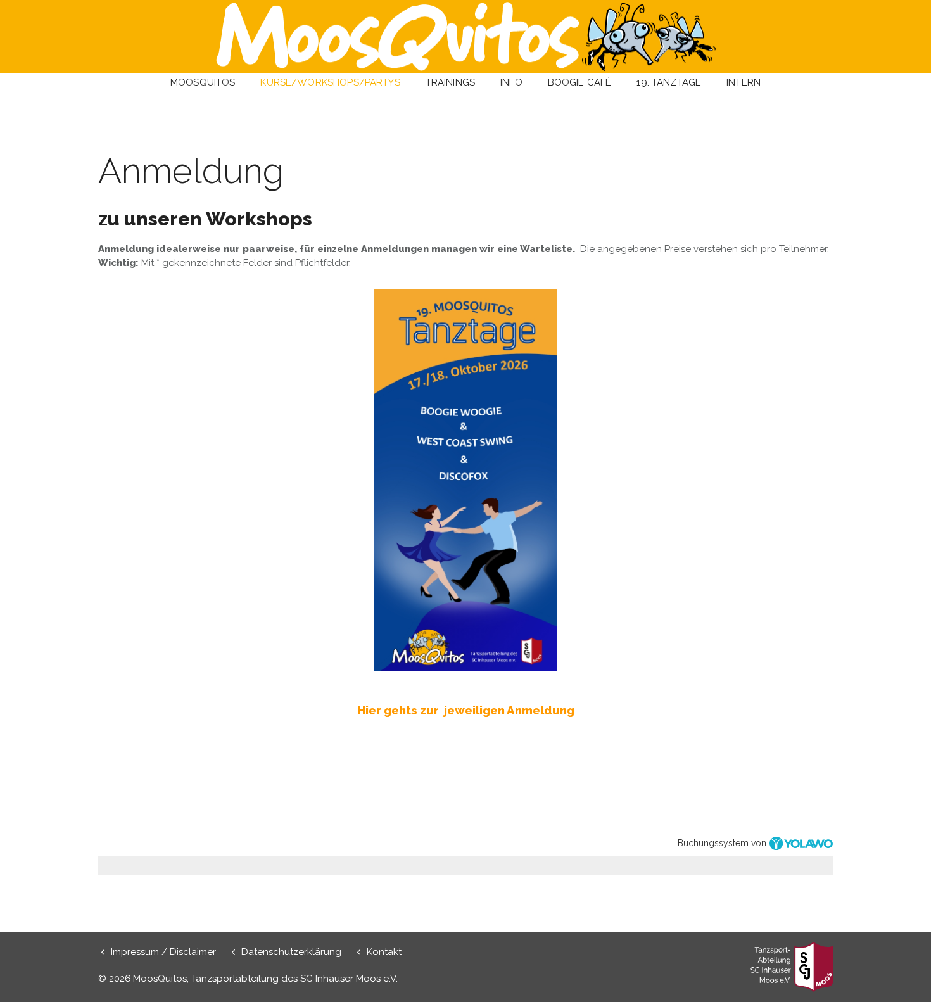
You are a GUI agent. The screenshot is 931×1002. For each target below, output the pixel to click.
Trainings (450, 82)
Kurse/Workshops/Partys (330, 82)
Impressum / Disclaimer (163, 952)
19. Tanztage (668, 82)
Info (511, 82)
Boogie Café (580, 82)
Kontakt (384, 952)
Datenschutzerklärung (291, 952)
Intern (743, 82)
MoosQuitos (203, 82)
